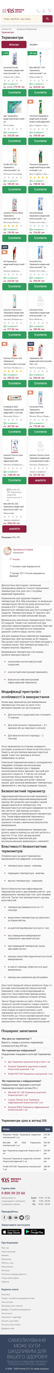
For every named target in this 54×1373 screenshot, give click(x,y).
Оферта (5, 1282)
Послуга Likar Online (11, 1324)
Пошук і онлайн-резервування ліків (17, 1298)
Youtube (16, 559)
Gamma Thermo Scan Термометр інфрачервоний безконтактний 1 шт (25, 1101)
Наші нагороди (8, 1251)
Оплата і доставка (9, 1321)
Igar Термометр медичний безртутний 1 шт (29, 1062)
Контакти (5, 1270)
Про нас (5, 1248)
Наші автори (7, 1266)
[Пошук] (47, 18)
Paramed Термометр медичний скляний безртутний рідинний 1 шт (27, 1067)
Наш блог (5, 1294)
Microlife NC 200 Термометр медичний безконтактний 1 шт (27, 1093)
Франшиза (6, 1259)
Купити (16, 92)
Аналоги (40, 480)
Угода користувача (10, 1278)
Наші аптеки (7, 1302)
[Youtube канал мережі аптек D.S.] (16, 1218)
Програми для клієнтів (11, 1306)
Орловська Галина (23, 549)
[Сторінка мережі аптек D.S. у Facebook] (4, 1218)
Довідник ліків (7, 1328)
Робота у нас (7, 1263)
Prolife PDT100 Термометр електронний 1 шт (30, 1074)
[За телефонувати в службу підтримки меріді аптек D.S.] (38, 12)
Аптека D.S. (6, 29)
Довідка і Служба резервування (16, 1309)
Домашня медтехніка (27, 29)
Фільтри (14, 44)
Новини (4, 1255)
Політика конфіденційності (13, 1274)
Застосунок (6, 1313)
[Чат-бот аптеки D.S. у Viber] (27, 1218)
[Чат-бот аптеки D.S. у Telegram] (21, 1218)
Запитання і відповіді (11, 1317)
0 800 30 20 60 (13, 1193)
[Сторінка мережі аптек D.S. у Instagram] (10, 1218)
